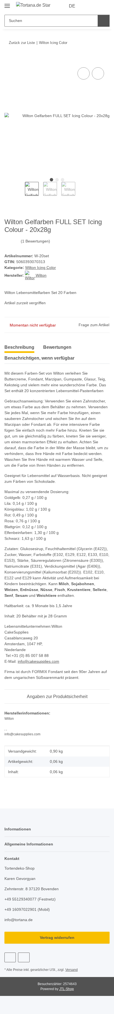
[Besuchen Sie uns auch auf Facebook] (10, 957)
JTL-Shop (66, 989)
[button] (87, 6)
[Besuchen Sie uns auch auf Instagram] (23, 957)
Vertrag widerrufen (57, 937)
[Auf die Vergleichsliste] (83, 73)
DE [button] (72, 6)
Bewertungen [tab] (57, 347)
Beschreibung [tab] (19, 347)
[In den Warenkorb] (8, 60)
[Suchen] (104, 21)
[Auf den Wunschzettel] (98, 73)
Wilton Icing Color (40, 267)
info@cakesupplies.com (38, 661)
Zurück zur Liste (22, 43)
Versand (71, 970)
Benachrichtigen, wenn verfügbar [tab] (39, 358)
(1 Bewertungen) (35, 241)
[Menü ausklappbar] (7, 3)
